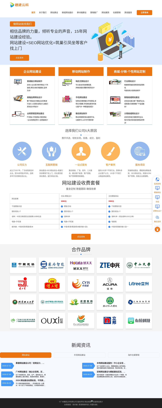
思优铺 (74, 405)
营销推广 (94, 13)
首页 (33, 13)
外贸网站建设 (79, 355)
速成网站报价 (67, 13)
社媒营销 (117, 13)
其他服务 (128, 13)
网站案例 (105, 13)
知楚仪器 (93, 405)
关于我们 (43, 13)
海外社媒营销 (133, 355)
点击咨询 (19, 58)
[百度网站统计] (97, 402)
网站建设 (54, 13)
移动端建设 (81, 13)
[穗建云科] (19, 5)
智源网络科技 (84, 405)
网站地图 (87, 402)
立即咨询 (144, 13)
